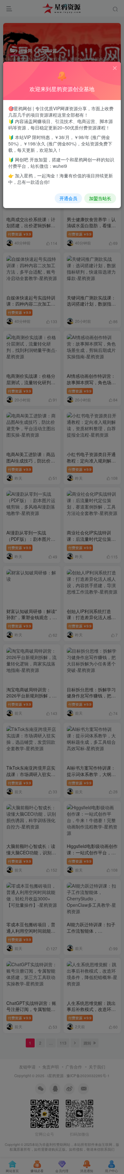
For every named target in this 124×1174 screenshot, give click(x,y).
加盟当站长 (100, 198)
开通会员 (68, 198)
